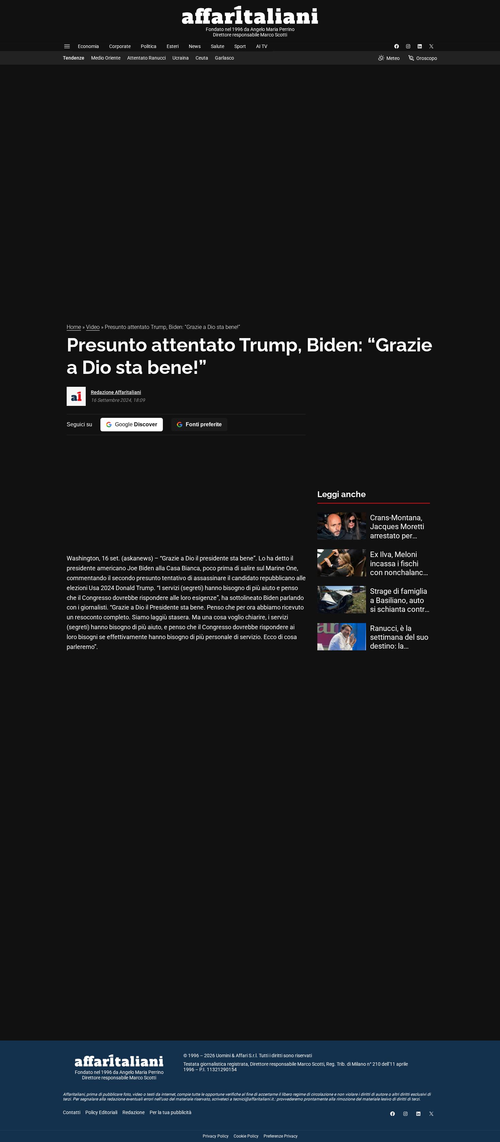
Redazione (133, 1112)
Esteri (173, 46)
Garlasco (224, 58)
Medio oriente (105, 58)
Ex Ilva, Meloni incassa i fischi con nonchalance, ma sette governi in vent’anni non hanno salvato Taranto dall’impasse (399, 563)
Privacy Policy (216, 1136)
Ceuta (202, 58)
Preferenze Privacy (281, 1136)
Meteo (393, 58)
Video (93, 327)
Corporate (120, 46)
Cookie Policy (246, 1136)
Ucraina (180, 58)
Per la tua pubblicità (170, 1112)
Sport (240, 46)
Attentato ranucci (146, 58)
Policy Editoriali (101, 1112)
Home (74, 327)
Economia (88, 46)
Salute (217, 46)
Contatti (71, 1112)
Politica (148, 46)
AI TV (261, 46)
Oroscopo (426, 58)
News (195, 46)
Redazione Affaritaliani (116, 392)
